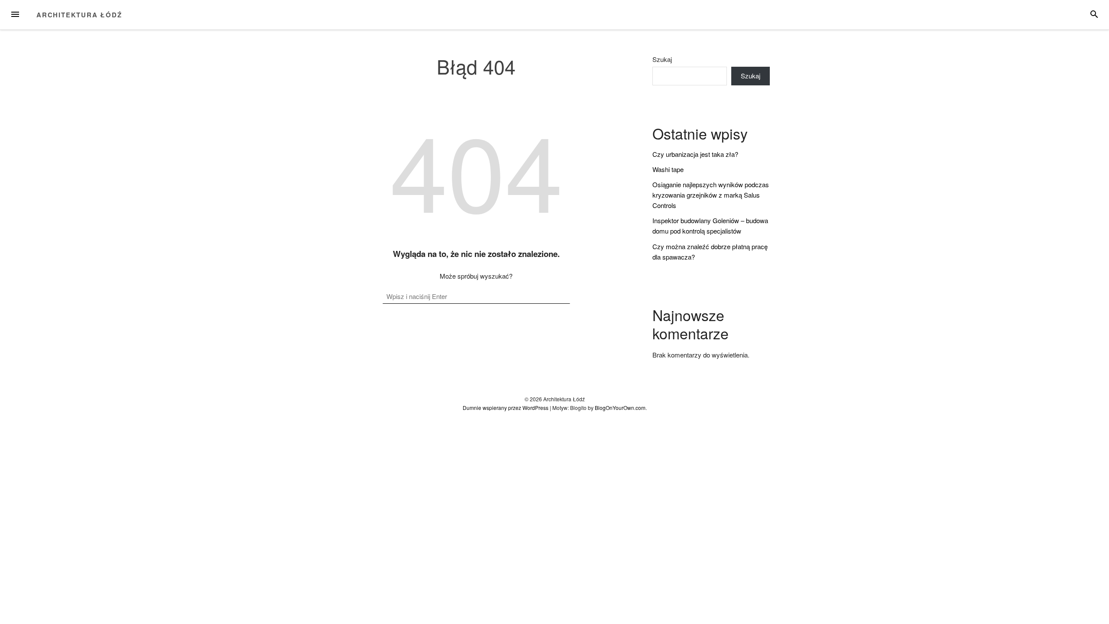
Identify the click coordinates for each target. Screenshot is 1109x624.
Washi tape (668, 169)
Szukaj (662, 59)
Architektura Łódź (79, 15)
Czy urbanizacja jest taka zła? (695, 154)
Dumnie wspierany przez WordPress (505, 407)
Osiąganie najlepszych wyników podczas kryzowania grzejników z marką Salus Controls (710, 195)
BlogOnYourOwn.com (620, 407)
